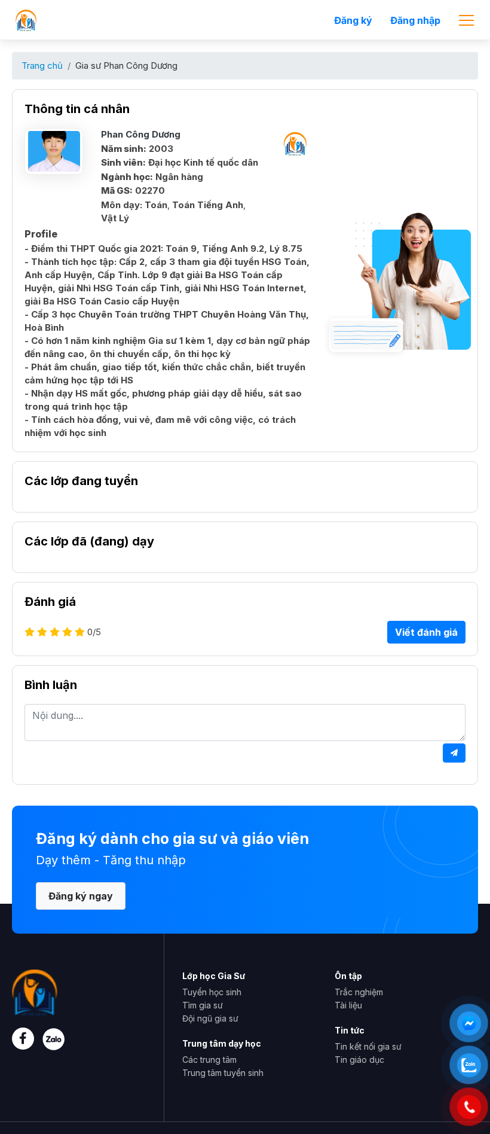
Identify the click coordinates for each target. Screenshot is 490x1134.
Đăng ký (353, 20)
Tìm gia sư (202, 1005)
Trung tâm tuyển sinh (223, 1073)
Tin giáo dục (359, 1059)
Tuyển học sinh (211, 992)
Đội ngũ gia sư (210, 1018)
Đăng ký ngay (80, 896)
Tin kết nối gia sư (368, 1046)
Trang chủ (42, 65)
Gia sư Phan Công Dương (126, 65)
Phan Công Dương (140, 134)
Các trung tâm (209, 1059)
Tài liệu (348, 1005)
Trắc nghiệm (359, 992)
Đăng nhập (415, 20)
